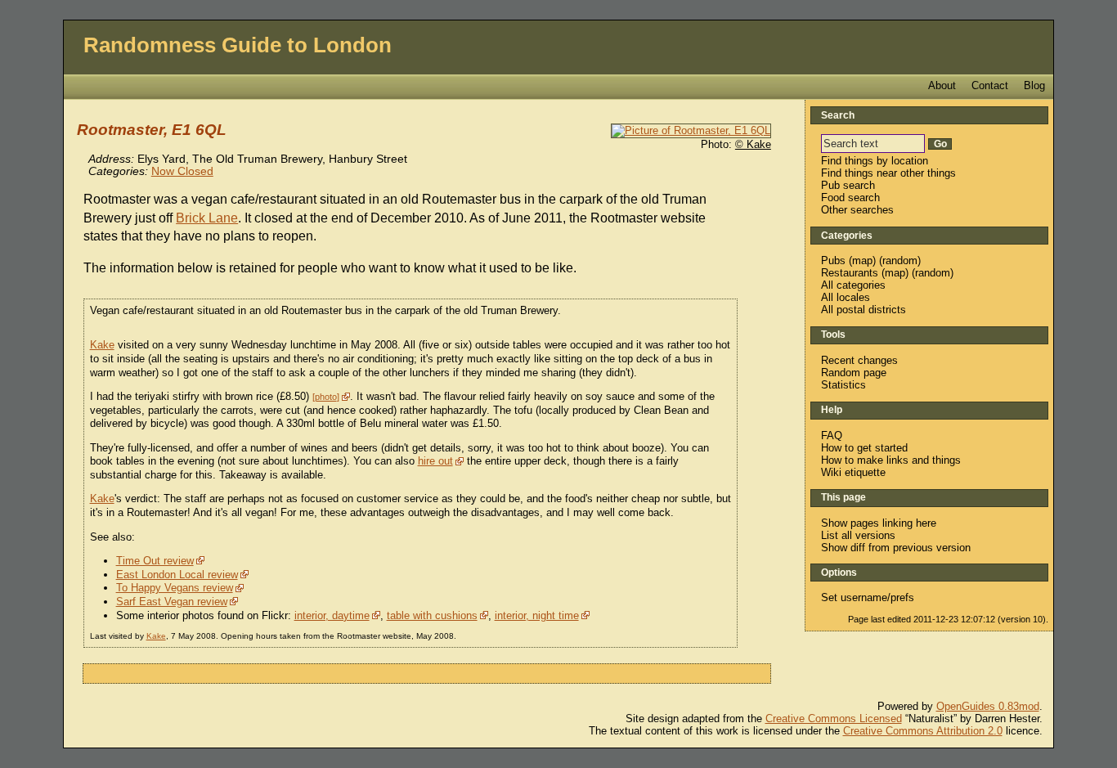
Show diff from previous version (896, 547)
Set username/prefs (867, 597)
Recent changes (859, 360)
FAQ (831, 435)
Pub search (848, 185)
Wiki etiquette (853, 472)
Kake (102, 345)
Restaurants (849, 273)
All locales (845, 297)
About (942, 85)
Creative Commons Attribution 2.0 (923, 731)
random (899, 260)
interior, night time (537, 615)
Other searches (857, 210)
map (862, 260)
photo (326, 397)
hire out (435, 461)
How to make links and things (891, 460)
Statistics (843, 385)
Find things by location (874, 161)
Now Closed (182, 171)
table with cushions (432, 615)
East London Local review (177, 574)
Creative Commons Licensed (833, 718)
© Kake (753, 144)
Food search (850, 197)
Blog (1034, 85)
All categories (853, 285)
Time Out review (155, 561)
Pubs (833, 260)
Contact (989, 85)
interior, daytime (332, 615)
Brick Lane (207, 218)
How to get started (864, 448)
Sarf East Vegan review (171, 601)
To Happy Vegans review (174, 588)
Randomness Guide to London (237, 45)
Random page (853, 372)
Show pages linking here (878, 523)
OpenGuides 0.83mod (987, 706)
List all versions (858, 535)
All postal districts (863, 309)
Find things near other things (888, 173)
